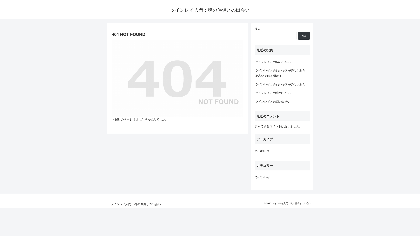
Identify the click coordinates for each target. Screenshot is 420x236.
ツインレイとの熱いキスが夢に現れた (280, 84)
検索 (258, 29)
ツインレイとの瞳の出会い (273, 93)
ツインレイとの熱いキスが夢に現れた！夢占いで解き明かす (281, 73)
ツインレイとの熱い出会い (273, 62)
